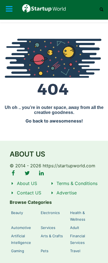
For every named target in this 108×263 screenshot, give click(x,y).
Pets (44, 251)
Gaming (17, 251)
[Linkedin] (41, 173)
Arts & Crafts (52, 236)
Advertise (66, 193)
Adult (74, 227)
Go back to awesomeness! (54, 121)
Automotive (21, 227)
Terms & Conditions (76, 183)
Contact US (29, 193)
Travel (75, 251)
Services (48, 227)
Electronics (50, 212)
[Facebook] (13, 173)
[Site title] (54, 8)
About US (27, 183)
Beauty (17, 212)
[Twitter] (27, 173)
